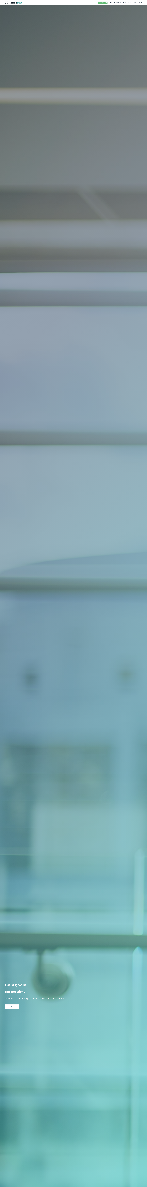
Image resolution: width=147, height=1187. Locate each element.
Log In (140, 2)
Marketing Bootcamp (115, 2)
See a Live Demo (103, 2)
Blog (135, 2)
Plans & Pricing (127, 2)
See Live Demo (12, 1007)
